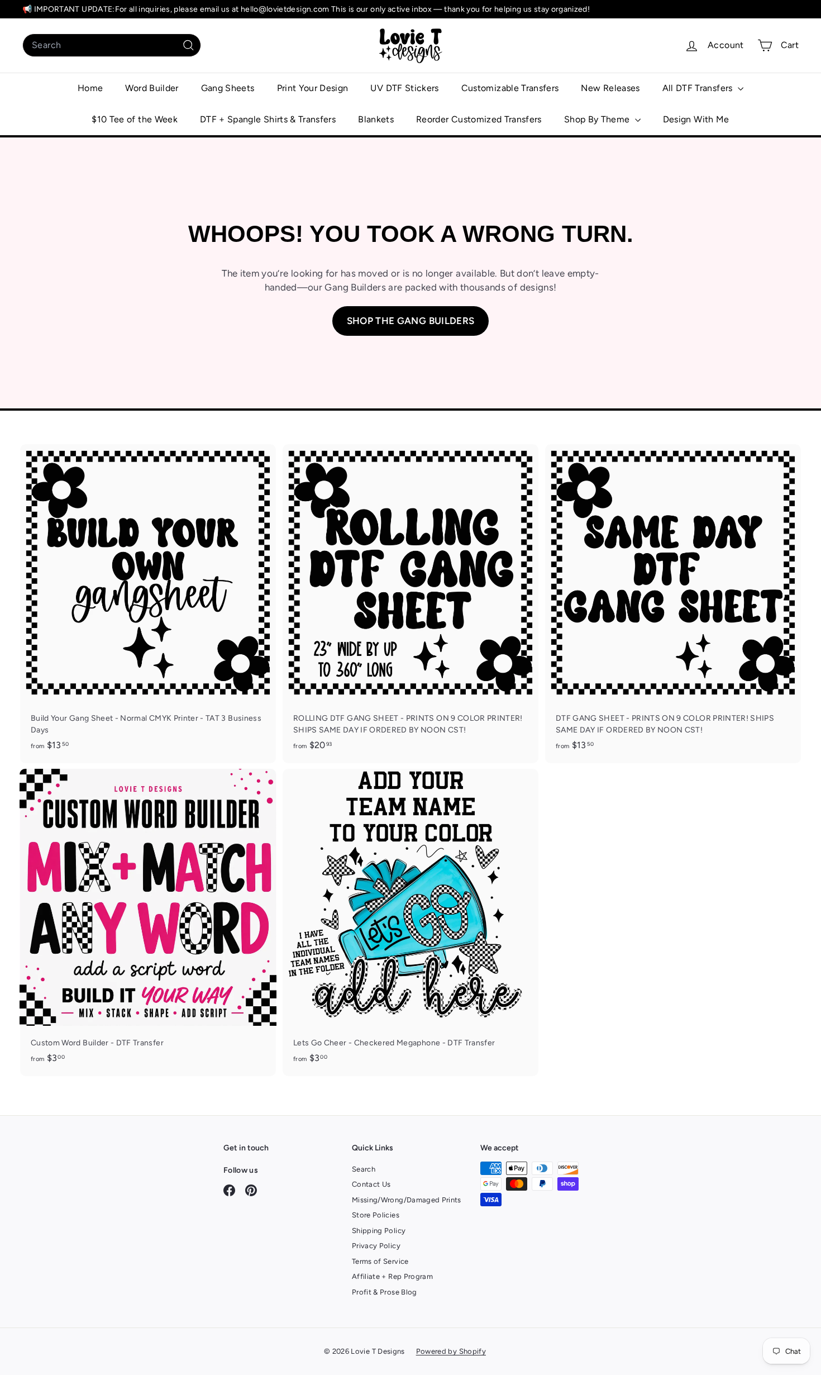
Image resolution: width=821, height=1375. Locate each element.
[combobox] (111, 45)
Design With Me (696, 119)
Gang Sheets (228, 88)
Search (363, 1169)
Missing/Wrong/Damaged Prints (406, 1200)
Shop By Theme (598, 119)
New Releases (610, 88)
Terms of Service (380, 1261)
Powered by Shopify (451, 1351)
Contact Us (371, 1184)
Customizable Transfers (510, 88)
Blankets (376, 119)
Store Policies (375, 1215)
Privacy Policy (376, 1245)
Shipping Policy (378, 1230)
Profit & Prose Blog (384, 1292)
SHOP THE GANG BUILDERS (411, 320)
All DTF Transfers (698, 88)
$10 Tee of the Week (135, 119)
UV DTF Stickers (404, 88)
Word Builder (151, 88)
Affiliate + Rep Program (392, 1276)
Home (90, 88)
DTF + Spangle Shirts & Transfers (268, 119)
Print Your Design (313, 88)
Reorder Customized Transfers (479, 119)
